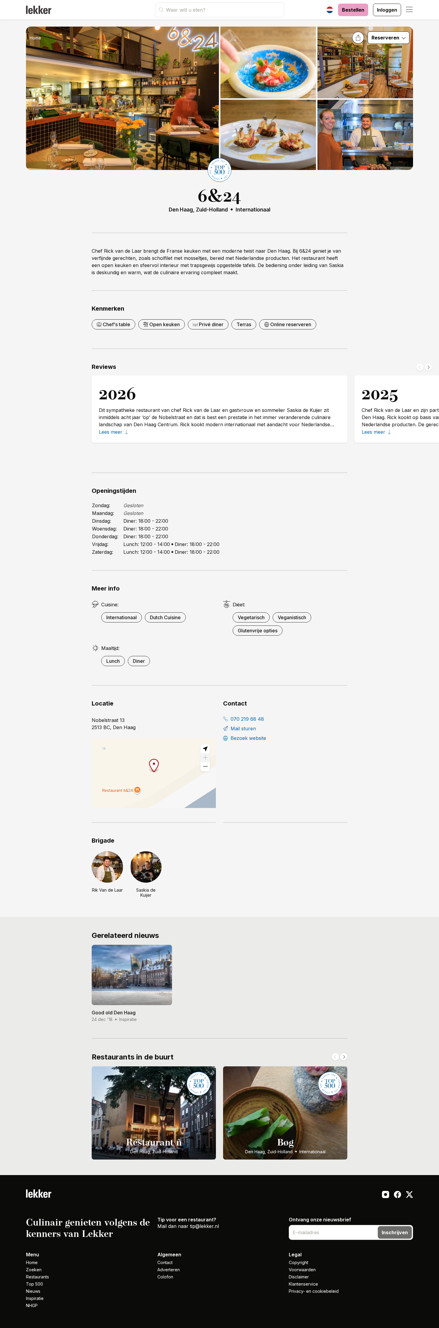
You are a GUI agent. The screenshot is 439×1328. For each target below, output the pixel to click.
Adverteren (168, 1269)
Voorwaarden (302, 1269)
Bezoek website (247, 738)
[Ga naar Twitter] (409, 1195)
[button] (409, 9)
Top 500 (34, 1283)
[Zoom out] (205, 766)
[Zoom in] (205, 757)
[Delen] (358, 38)
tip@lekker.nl (204, 1226)
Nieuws (33, 1291)
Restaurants (37, 1276)
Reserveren (386, 38)
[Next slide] (428, 367)
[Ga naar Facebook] (397, 1195)
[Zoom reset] (205, 748)
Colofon (165, 1276)
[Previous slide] (419, 367)
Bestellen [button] (353, 10)
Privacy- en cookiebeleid (314, 1291)
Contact (165, 1262)
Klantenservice (303, 1283)
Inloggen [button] (387, 10)
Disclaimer (299, 1276)
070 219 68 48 (246, 719)
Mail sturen (242, 729)
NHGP (32, 1305)
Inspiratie (35, 1298)
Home (35, 37)
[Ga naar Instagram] (385, 1195)
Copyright (298, 1262)
